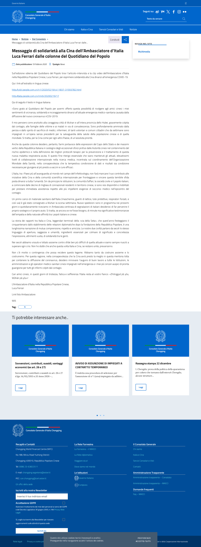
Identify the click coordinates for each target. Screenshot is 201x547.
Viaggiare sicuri (81, 460)
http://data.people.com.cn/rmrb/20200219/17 (35, 96)
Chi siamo (137, 449)
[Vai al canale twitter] (167, 11)
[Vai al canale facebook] (173, 11)
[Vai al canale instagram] (178, 11)
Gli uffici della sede (24, 484)
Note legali (17, 541)
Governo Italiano (18, 3)
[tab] (97, 415)
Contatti (137, 466)
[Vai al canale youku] (162, 11)
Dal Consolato (39, 39)
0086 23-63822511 (28, 466)
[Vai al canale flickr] (184, 11)
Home (15, 39)
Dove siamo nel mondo (84, 466)
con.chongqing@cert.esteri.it (33, 478)
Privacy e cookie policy (36, 541)
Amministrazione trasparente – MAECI (150, 483)
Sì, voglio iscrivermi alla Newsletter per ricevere (34, 519)
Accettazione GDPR (26, 503)
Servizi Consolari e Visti (143, 460)
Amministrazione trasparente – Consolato (152, 477)
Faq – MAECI (139, 494)
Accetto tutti (143, 541)
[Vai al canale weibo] (156, 11)
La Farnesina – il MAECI (85, 449)
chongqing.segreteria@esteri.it (36, 472)
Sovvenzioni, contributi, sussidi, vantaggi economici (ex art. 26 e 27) (39, 365)
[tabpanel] (40, 369)
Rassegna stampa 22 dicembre (153, 363)
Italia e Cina (138, 454)
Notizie (25, 39)
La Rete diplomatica (83, 454)
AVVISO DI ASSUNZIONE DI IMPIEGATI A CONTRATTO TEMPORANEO (98, 365)
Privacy (57, 509)
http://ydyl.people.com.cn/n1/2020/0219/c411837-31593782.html (46, 90)
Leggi (22, 387)
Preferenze (144, 538)
